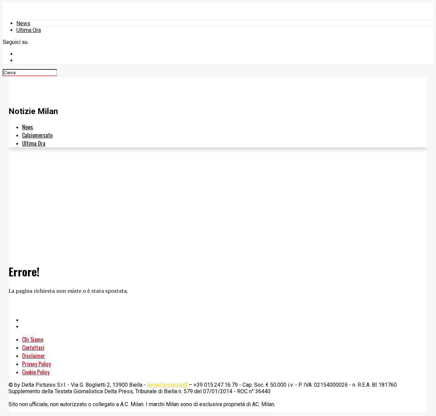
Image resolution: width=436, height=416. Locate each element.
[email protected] (167, 385)
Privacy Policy (36, 364)
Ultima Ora (28, 30)
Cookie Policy (35, 372)
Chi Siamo (32, 339)
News (23, 23)
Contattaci (33, 347)
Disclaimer (33, 356)
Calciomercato (37, 135)
